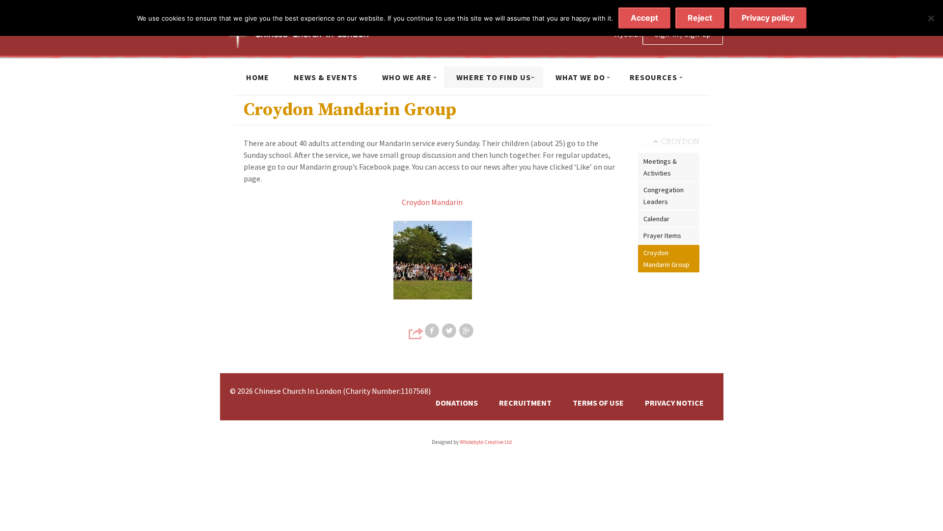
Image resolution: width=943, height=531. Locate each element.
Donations (457, 403)
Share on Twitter (450, 331)
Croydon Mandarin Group (666, 258)
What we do (580, 77)
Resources (653, 77)
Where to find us (493, 77)
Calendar (656, 218)
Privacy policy (768, 18)
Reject (700, 18)
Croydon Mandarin (432, 202)
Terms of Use (598, 403)
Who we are (407, 77)
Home (257, 77)
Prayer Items (662, 235)
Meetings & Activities (660, 167)
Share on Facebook (433, 331)
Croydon (680, 142)
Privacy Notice (674, 403)
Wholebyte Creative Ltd (486, 442)
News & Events (326, 77)
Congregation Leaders (663, 195)
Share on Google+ (467, 331)
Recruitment (525, 403)
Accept (644, 18)
